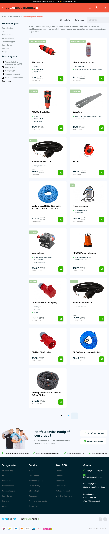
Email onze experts (95, 441)
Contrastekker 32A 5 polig (44, 302)
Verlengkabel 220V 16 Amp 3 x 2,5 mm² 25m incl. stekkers (46, 207)
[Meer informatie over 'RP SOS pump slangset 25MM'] (101, 359)
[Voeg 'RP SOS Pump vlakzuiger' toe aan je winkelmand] (101, 269)
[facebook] (100, 519)
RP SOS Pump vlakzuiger (85, 253)
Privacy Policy (34, 486)
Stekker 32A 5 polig (41, 352)
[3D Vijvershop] (30, 519)
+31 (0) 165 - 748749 (69, 1)
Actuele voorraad (63, 491)
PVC (3, 31)
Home (4, 17)
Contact (59, 476)
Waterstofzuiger (81, 206)
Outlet (4, 52)
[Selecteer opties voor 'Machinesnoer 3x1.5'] (101, 318)
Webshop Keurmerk (64, 496)
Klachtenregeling (36, 481)
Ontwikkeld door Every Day (98, 529)
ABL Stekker (38, 62)
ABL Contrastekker (41, 112)
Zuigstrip (77, 112)
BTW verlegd (34, 491)
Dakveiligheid (7, 45)
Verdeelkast (38, 253)
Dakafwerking (7, 35)
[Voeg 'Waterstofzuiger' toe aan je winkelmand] (101, 219)
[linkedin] (105, 519)
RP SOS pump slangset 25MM (87, 352)
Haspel (76, 161)
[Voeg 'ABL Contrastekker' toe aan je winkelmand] (60, 128)
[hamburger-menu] (2, 8)
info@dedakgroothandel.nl (93, 477)
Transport (33, 496)
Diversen (5, 48)
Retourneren (34, 476)
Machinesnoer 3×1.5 (82, 302)
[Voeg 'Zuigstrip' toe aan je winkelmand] (101, 128)
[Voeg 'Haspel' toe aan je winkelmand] (101, 172)
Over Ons (59, 471)
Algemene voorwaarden (38, 501)
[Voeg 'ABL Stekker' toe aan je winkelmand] (60, 78)
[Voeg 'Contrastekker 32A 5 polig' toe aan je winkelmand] (60, 318)
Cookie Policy (34, 506)
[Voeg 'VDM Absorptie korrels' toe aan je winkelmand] (101, 78)
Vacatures (60, 481)
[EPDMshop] (9, 519)
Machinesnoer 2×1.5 (41, 161)
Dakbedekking (7, 28)
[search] (90, 7)
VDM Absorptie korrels (83, 62)
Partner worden (62, 486)
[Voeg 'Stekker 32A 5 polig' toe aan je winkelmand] (60, 359)
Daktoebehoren (8, 38)
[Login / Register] (96, 8)
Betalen (32, 471)
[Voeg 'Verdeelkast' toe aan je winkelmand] (60, 269)
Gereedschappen (14, 17)
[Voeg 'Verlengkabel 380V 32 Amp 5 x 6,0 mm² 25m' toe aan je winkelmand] (60, 402)
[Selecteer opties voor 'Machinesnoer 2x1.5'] (60, 172)
